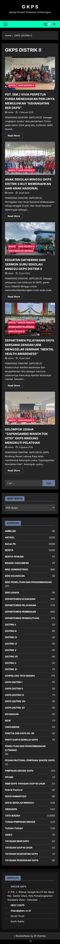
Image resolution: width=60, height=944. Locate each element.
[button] (5, 24)
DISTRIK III (11, 631)
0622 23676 (17, 905)
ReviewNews (23, 935)
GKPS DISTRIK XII (15, 707)
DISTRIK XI (11, 669)
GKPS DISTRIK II (26, 85)
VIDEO (8, 834)
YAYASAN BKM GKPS (17, 841)
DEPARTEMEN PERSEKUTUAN (22, 618)
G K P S (30, 7)
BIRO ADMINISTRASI (16, 569)
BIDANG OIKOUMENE (17, 563)
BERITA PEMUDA (26, 322)
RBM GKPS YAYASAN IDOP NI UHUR (25, 783)
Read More (15, 136)
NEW (8, 720)
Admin (11, 112)
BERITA (12, 85)
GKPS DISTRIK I (13, 682)
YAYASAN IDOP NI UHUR (18, 847)
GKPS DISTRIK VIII (15, 701)
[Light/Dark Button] (46, 24)
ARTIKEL (10, 537)
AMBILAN (10, 531)
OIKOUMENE (12, 727)
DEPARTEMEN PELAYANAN (21, 327)
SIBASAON (11, 809)
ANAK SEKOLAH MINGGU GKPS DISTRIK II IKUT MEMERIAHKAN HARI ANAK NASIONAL (28, 184)
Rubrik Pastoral (13, 789)
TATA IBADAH (12, 815)
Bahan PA (10, 543)
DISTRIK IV (11, 637)
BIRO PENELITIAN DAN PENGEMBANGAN (28, 582)
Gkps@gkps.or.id (21, 910)
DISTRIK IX (11, 643)
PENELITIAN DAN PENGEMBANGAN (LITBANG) (25, 748)
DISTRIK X (10, 663)
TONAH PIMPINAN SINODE (20, 821)
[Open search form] (54, 24)
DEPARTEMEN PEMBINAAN (20, 611)
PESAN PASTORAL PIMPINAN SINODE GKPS (30, 760)
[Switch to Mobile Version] (30, 942)
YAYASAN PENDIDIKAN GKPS (21, 860)
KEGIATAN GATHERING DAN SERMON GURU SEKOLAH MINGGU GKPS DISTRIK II (25, 264)
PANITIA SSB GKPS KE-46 (19, 733)
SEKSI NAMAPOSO (15, 796)
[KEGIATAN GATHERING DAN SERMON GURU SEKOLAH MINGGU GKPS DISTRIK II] (30, 238)
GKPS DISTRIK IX (14, 695)
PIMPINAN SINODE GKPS (19, 770)
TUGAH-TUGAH (14, 828)
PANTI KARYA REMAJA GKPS (21, 739)
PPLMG (9, 777)
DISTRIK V (10, 650)
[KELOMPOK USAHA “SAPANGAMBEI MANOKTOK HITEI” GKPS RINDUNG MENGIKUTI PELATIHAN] (30, 408)
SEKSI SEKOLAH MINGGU (20, 250)
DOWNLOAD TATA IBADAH (20, 675)
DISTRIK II (10, 624)
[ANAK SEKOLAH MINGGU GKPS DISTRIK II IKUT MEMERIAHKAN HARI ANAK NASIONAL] (30, 158)
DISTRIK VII (11, 656)
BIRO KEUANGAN (15, 575)
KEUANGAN (12, 714)
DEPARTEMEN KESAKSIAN (20, 599)
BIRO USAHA (12, 592)
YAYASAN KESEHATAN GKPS (21, 853)
